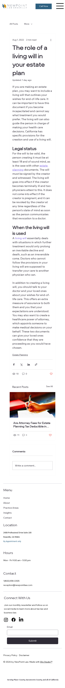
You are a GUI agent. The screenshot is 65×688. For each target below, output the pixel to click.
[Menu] (60, 6)
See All (49, 386)
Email (10, 627)
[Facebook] (13, 619)
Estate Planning (20, 354)
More (26, 24)
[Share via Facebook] (13, 364)
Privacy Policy (10, 655)
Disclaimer (24, 655)
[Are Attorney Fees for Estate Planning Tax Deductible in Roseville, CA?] (32, 405)
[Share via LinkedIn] (28, 364)
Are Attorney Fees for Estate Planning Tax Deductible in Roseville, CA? (31, 424)
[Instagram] (6, 619)
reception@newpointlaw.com (17, 585)
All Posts (14, 24)
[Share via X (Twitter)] (21, 364)
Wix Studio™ (46, 662)
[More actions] (51, 40)
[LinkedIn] (21, 619)
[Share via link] (36, 364)
